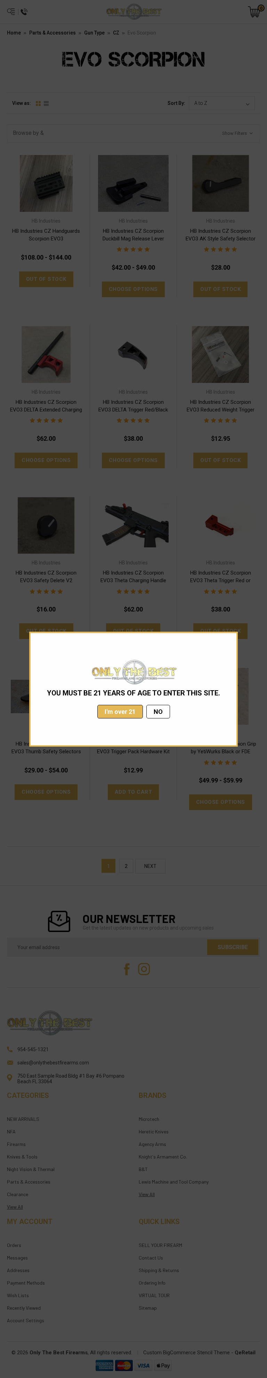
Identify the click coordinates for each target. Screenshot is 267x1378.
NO (158, 711)
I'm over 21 (120, 711)
